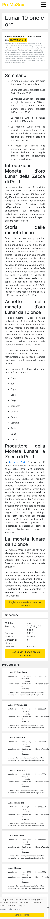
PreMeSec (13, 4)
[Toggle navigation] (43, 4)
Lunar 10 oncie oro (24, 21)
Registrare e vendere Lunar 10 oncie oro (25, 604)
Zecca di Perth (17, 462)
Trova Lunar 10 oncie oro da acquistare (25, 653)
